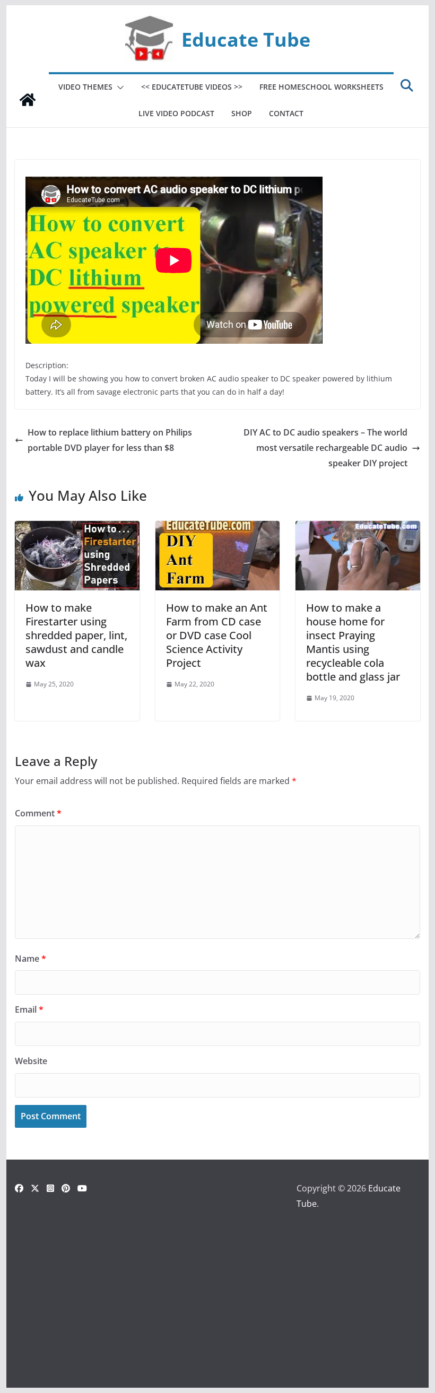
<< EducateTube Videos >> (191, 87)
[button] (118, 87)
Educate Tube (245, 39)
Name (30, 958)
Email (29, 1009)
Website (31, 1061)
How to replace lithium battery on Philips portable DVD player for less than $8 (110, 440)
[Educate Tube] (27, 99)
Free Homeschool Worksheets (321, 87)
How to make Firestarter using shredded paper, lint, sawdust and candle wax (76, 635)
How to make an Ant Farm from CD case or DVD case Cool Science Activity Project (216, 635)
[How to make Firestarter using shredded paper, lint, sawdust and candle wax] (77, 528)
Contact (286, 113)
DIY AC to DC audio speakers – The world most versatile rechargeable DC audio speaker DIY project (325, 447)
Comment (38, 813)
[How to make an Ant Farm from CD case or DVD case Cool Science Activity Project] (217, 528)
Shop (241, 113)
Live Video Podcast (176, 113)
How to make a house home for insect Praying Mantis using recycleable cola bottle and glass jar (353, 642)
